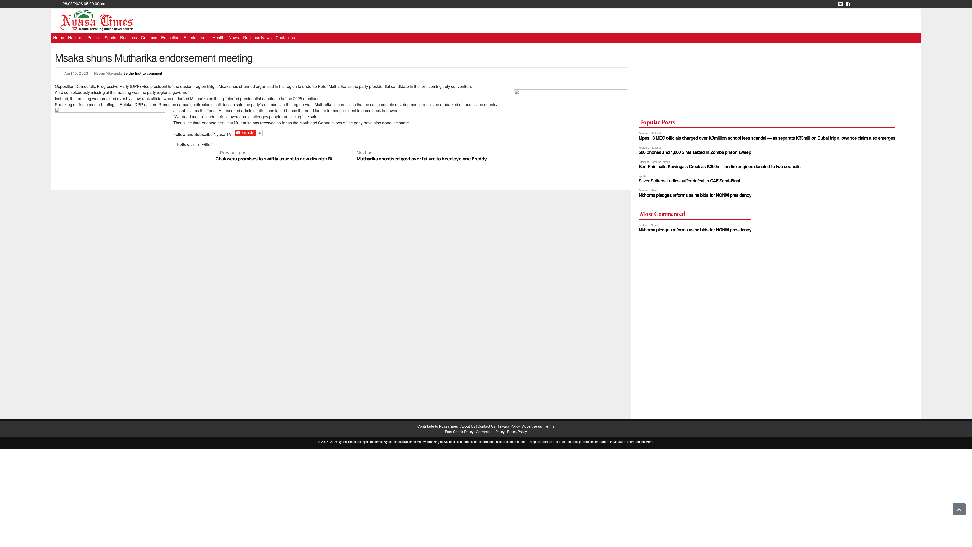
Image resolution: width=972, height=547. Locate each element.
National (75, 38)
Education (170, 38)
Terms (549, 426)
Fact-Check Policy (459, 431)
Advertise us (532, 426)
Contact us (285, 38)
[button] (959, 509)
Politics (93, 38)
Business (128, 38)
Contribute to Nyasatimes (438, 426)
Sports (110, 38)
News (234, 38)
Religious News (257, 38)
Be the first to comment (142, 73)
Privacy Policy (509, 426)
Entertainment (196, 38)
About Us (468, 426)
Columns (149, 38)
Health (219, 38)
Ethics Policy (517, 431)
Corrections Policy (490, 431)
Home (58, 38)
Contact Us (487, 426)
